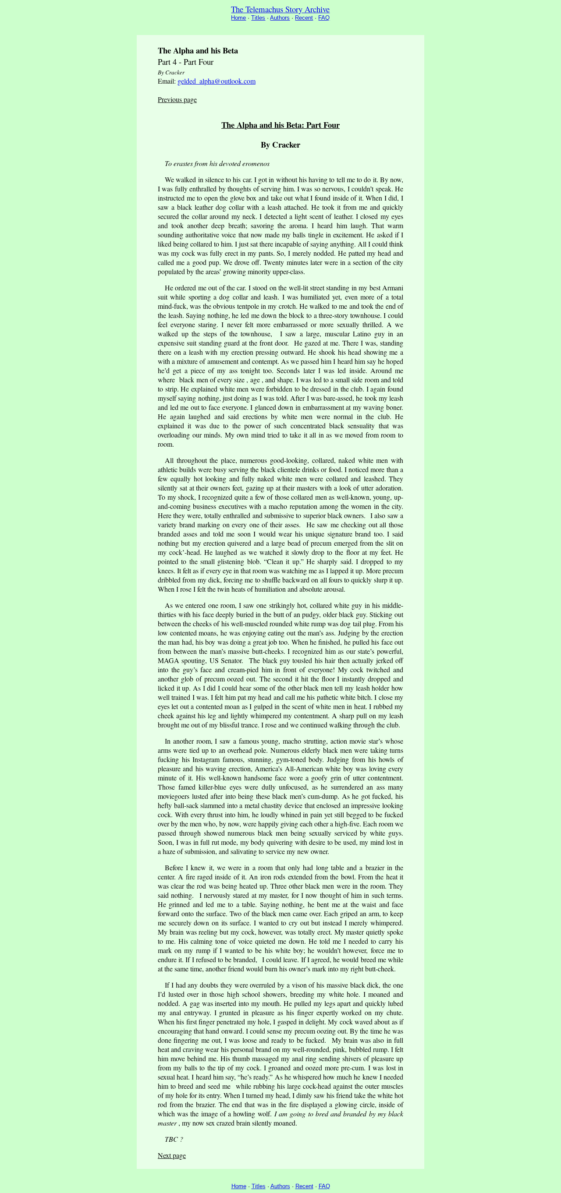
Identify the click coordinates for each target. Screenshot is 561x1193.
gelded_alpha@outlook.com (217, 80)
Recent (304, 17)
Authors (280, 17)
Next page (172, 1155)
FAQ (324, 17)
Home (238, 17)
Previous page (177, 99)
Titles (258, 17)
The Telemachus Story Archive (280, 9)
